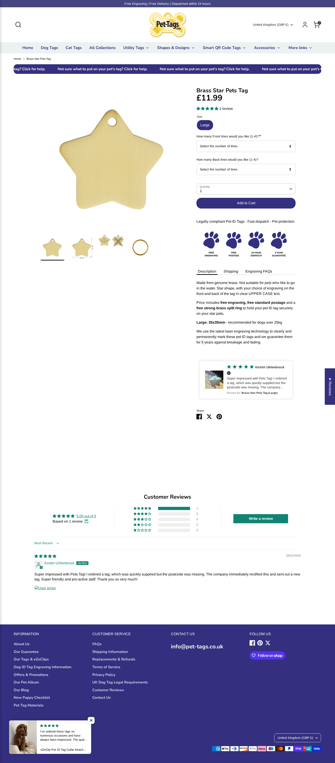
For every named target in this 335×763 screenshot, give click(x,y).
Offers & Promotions (31, 674)
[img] (45, 556)
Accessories (265, 47)
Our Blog (21, 690)
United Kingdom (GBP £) (271, 24)
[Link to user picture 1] (45, 596)
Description (207, 271)
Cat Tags (74, 47)
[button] (207, 109)
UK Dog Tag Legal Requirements (120, 682)
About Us (22, 644)
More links (298, 47)
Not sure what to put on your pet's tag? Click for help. (82, 69)
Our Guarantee (26, 651)
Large (205, 125)
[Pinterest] (260, 643)
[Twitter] (268, 643)
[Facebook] (252, 643)
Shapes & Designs (174, 47)
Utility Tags (134, 47)
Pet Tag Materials (29, 705)
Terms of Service (106, 667)
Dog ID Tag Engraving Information (42, 667)
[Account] (304, 24)
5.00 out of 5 (86, 516)
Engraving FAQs (258, 271)
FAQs (97, 644)
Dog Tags (49, 47)
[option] (111, 161)
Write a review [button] (261, 519)
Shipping (231, 271)
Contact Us (101, 697)
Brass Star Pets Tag (39, 58)
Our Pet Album (26, 682)
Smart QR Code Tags (222, 47)
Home (27, 47)
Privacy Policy (103, 674)
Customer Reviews (108, 690)
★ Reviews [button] (330, 386)
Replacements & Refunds (113, 659)
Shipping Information (110, 651)
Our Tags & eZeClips (31, 659)
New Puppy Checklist (32, 697)
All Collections (102, 47)
